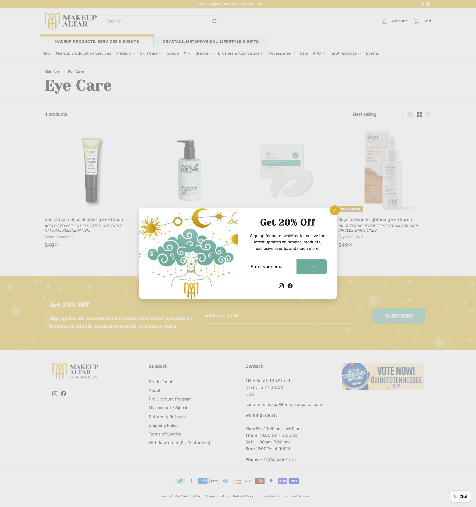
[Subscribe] (312, 267)
